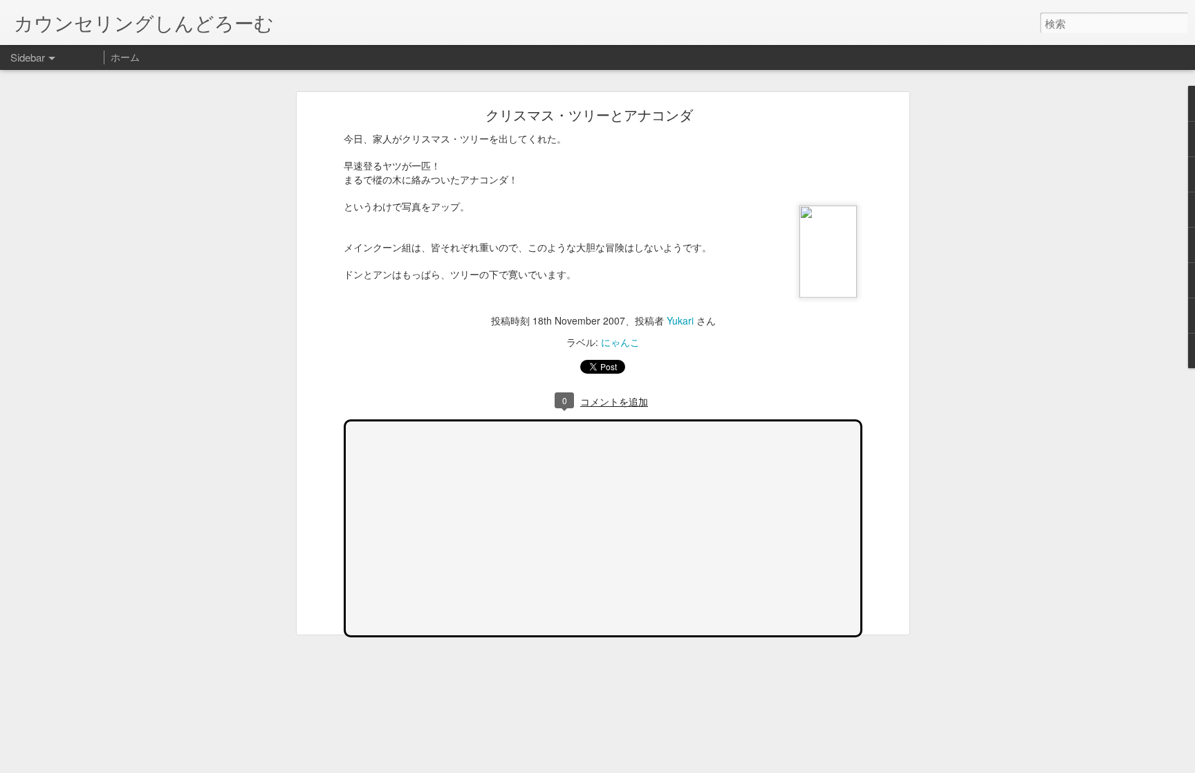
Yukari (680, 320)
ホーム (125, 57)
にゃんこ (620, 342)
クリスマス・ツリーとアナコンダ (589, 114)
